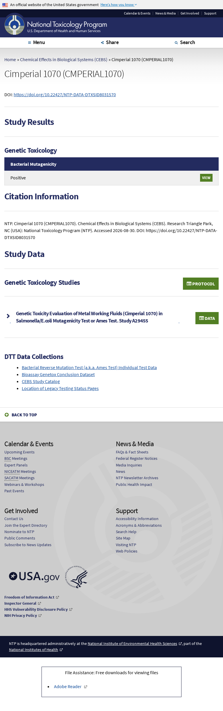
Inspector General (20, 603)
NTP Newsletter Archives (137, 477)
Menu (39, 42)
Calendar (137, 13)
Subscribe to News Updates (27, 544)
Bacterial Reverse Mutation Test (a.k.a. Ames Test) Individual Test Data (89, 367)
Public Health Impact (134, 484)
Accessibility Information (137, 518)
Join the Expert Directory (25, 525)
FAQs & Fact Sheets (132, 452)
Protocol (203, 284)
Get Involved (190, 13)
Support (210, 13)
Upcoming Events (19, 452)
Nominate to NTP (19, 531)
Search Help (126, 531)
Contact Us (13, 518)
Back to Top (24, 415)
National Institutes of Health (33, 649)
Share (112, 42)
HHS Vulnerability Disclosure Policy (36, 609)
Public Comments (19, 538)
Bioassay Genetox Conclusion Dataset (58, 374)
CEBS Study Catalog (41, 381)
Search (187, 42)
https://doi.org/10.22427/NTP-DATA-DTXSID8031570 (65, 94)
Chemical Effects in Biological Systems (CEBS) (63, 59)
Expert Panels (16, 465)
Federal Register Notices (136, 458)
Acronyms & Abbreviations (139, 525)
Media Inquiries (129, 465)
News (120, 471)
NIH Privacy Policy (20, 615)
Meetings (15, 458)
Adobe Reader (68, 686)
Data (209, 318)
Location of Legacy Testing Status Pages (60, 388)
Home (10, 59)
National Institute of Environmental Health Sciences (132, 643)
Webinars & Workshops (24, 484)
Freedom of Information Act (29, 597)
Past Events (14, 490)
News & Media (165, 13)
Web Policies (126, 551)
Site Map (123, 538)
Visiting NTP (126, 544)
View (206, 177)
